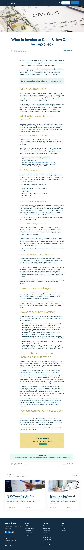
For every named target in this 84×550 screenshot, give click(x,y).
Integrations (28, 535)
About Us (64, 525)
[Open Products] (24, 3)
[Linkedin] (6, 532)
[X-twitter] (9, 532)
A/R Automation (29, 528)
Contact (64, 528)
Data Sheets (46, 530)
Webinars (46, 535)
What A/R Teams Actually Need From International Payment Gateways (20, 497)
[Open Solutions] (31, 3)
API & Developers (48, 542)
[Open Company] (47, 3)
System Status (47, 544)
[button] (67, 464)
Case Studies (46, 528)
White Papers (47, 537)
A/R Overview (28, 525)
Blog (44, 525)
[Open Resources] (40, 3)
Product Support (47, 539)
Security (64, 530)
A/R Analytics (28, 532)
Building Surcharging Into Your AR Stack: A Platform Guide (62, 497)
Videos (45, 532)
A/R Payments (29, 530)
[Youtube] (12, 532)
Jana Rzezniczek (18, 50)
